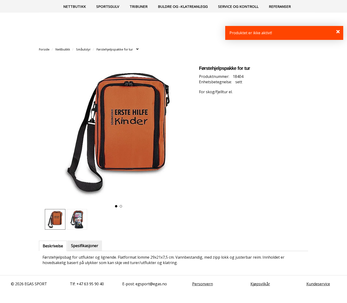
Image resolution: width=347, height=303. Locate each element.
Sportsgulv (107, 6)
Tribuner (139, 6)
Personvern (202, 283)
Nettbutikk (74, 6)
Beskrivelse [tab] (53, 245)
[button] (116, 206)
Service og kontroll (238, 6)
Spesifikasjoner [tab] (84, 245)
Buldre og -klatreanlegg (183, 6)
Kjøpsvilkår (260, 283)
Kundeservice (318, 283)
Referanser (280, 6)
